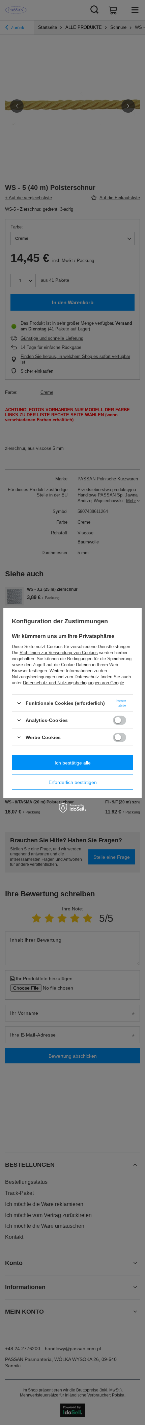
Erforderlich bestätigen (73, 782)
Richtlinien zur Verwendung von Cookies (59, 652)
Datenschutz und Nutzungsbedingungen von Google (73, 682)
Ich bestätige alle (73, 762)
